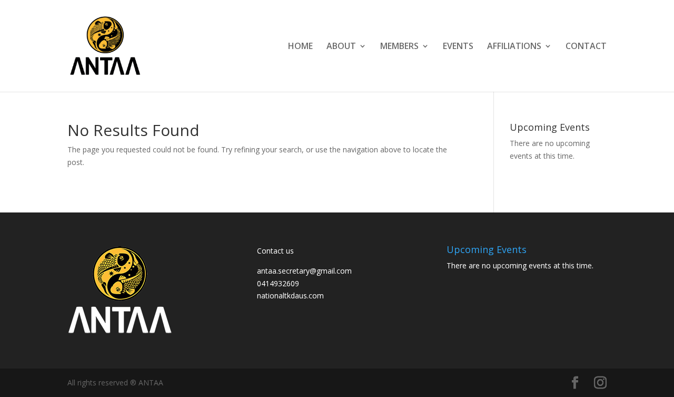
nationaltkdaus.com (290, 296)
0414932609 (278, 283)
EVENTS (458, 47)
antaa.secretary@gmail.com (304, 271)
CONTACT (586, 47)
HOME (300, 47)
